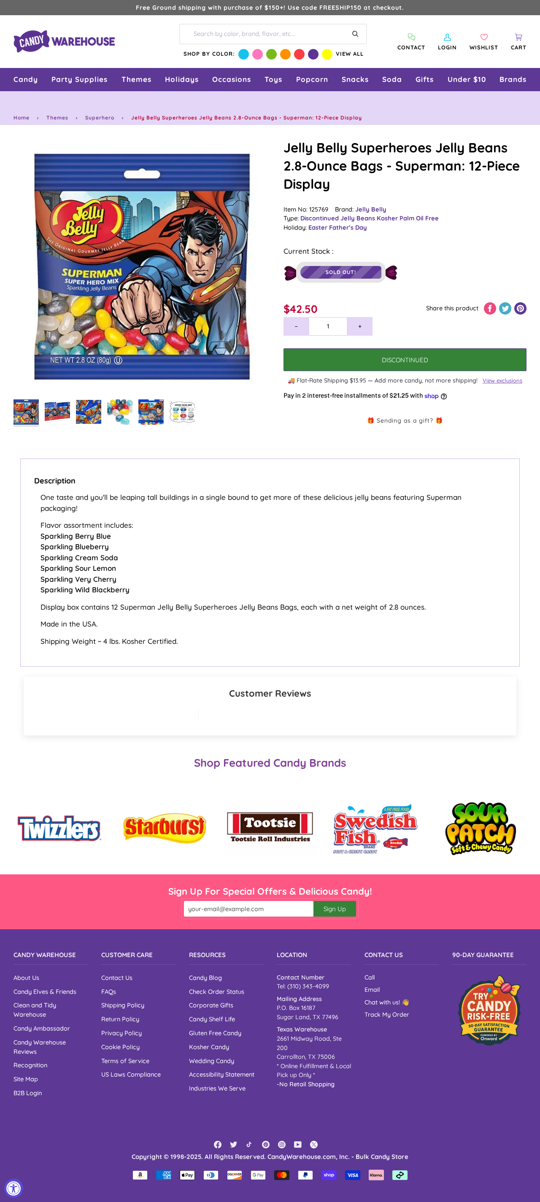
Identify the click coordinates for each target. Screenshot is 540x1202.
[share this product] (491, 308)
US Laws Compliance (131, 1074)
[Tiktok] (250, 1144)
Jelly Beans (358, 218)
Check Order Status (216, 992)
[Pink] (257, 54)
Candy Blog (205, 978)
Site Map (26, 1079)
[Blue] (243, 54)
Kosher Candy (209, 1047)
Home (22, 117)
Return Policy (120, 1019)
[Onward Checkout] (489, 1010)
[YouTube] (298, 1144)
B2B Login (28, 1093)
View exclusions (502, 380)
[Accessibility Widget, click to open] (13, 1188)
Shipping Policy (122, 1005)
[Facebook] (217, 1144)
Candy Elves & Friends (45, 992)
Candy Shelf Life (212, 1019)
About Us (26, 978)
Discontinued (320, 218)
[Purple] (313, 54)
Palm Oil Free (419, 218)
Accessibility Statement (221, 1074)
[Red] (299, 54)
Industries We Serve (217, 1088)
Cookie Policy (120, 1047)
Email (372, 989)
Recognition (30, 1065)
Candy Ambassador (42, 1028)
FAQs (108, 992)
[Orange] (285, 54)
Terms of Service (125, 1061)
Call (369, 977)
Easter (318, 227)
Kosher (388, 218)
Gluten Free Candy (215, 1033)
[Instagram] (282, 1144)
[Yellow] (327, 54)
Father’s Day (348, 227)
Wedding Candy (211, 1061)
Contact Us (116, 978)
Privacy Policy (121, 1033)
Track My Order (386, 1014)
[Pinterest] (266, 1144)
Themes (57, 117)
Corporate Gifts (211, 1005)
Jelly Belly (370, 209)
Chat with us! (383, 1002)
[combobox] (273, 33)
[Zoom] (142, 266)
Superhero (99, 117)
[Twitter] (234, 1144)
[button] (25, 79)
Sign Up (335, 909)
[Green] (271, 54)
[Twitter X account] (314, 1144)
